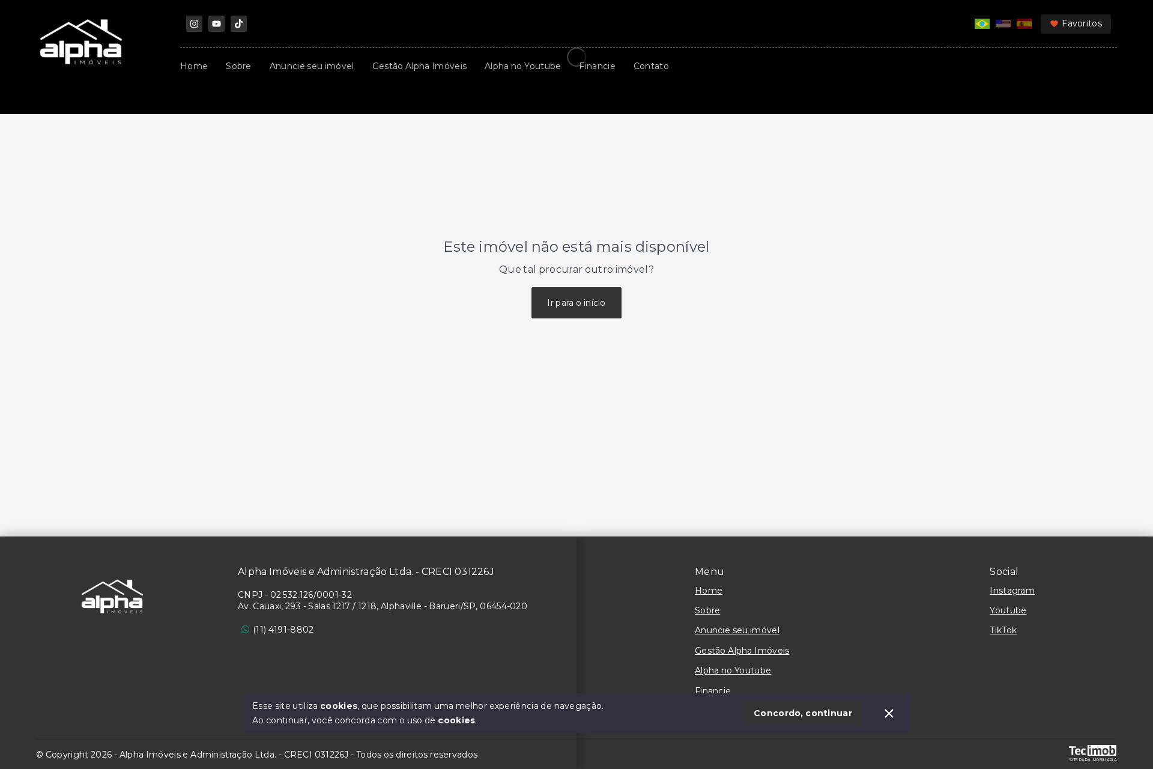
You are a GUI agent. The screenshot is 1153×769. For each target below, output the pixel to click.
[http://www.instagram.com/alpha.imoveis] (194, 24)
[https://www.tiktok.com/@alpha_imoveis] (239, 24)
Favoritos (1082, 23)
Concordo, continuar (803, 713)
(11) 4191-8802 (283, 629)
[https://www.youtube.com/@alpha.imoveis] (216, 24)
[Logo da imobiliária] (112, 597)
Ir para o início (576, 302)
